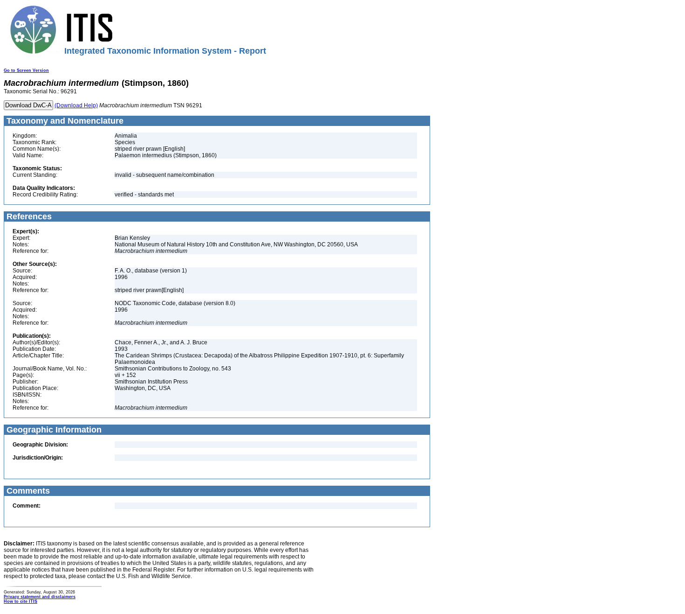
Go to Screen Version (26, 70)
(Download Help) (76, 105)
